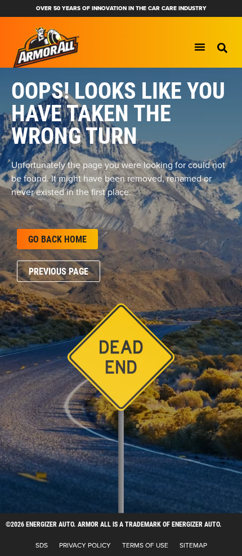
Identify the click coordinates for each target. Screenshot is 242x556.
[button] (222, 47)
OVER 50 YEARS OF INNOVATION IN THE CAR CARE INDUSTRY (121, 8)
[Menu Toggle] (199, 46)
